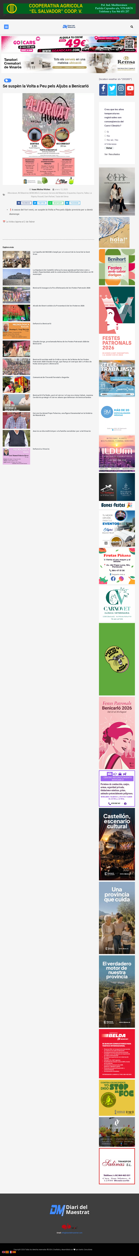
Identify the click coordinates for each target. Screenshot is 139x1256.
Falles (86, 193)
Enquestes (71, 193)
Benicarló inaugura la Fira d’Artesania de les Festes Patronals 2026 (61, 288)
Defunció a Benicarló (42, 324)
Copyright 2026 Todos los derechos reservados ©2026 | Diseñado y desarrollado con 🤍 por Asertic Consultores (53, 1250)
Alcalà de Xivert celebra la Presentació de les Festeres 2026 (58, 306)
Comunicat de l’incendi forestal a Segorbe (51, 377)
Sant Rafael (49, 196)
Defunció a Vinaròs (41, 449)
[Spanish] (14, 1251)
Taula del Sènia (61, 196)
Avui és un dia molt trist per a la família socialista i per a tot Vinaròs (62, 431)
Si (108, 131)
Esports (80, 193)
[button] (6, 27)
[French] (11, 1251)
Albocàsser (12, 193)
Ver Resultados (112, 154)
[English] (4, 1251)
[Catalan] (7, 1251)
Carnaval (44, 193)
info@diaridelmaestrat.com (72, 1233)
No (108, 135)
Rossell (40, 196)
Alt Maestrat (23, 193)
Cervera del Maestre (57, 193)
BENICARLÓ (34, 193)
